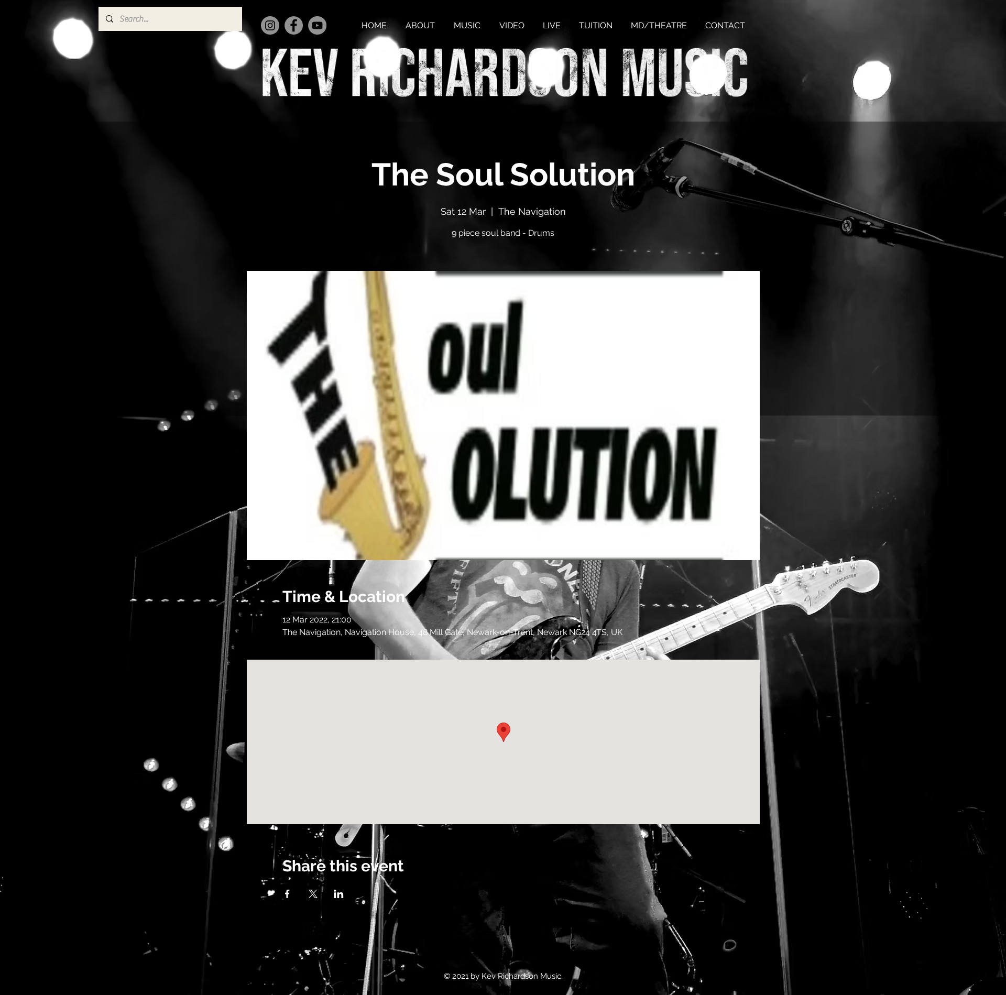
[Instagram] (270, 25)
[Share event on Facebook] (287, 894)
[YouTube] (317, 25)
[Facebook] (294, 25)
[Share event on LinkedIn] (339, 894)
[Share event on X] (313, 894)
